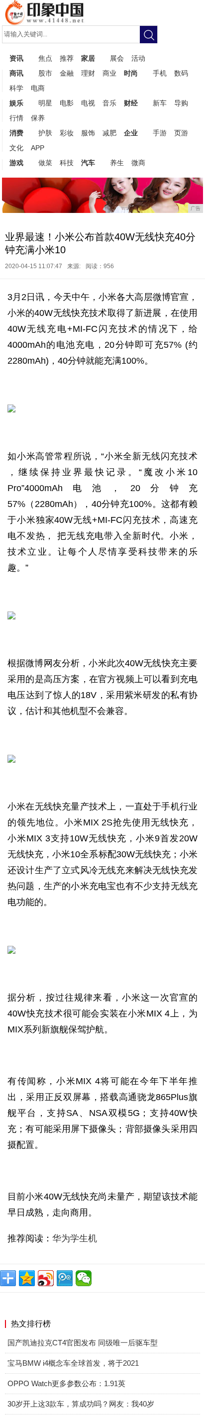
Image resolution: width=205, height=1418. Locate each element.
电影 (67, 103)
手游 (160, 133)
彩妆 (67, 133)
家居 (88, 58)
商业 (109, 73)
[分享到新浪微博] (46, 1278)
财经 (131, 103)
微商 (138, 163)
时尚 (131, 73)
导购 (181, 103)
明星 (45, 103)
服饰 (88, 133)
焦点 (45, 58)
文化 (16, 148)
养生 (117, 163)
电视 (88, 103)
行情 (16, 118)
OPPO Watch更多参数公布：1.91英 (66, 1383)
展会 (117, 58)
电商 (38, 88)
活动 (138, 58)
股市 (45, 73)
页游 (181, 133)
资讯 (16, 58)
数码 (181, 73)
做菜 (45, 163)
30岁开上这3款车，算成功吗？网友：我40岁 (80, 1404)
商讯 (16, 73)
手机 (160, 73)
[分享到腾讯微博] (65, 1278)
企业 (131, 133)
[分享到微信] (84, 1278)
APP (37, 148)
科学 (16, 88)
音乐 (109, 103)
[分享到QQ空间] (27, 1278)
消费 (16, 133)
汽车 (88, 163)
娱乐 (16, 103)
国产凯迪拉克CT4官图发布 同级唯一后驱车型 (82, 1342)
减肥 (109, 133)
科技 (67, 163)
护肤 (45, 133)
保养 (38, 118)
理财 (88, 73)
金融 (67, 73)
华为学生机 (74, 1238)
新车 (160, 103)
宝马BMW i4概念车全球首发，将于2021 (73, 1363)
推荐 (67, 58)
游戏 (16, 163)
